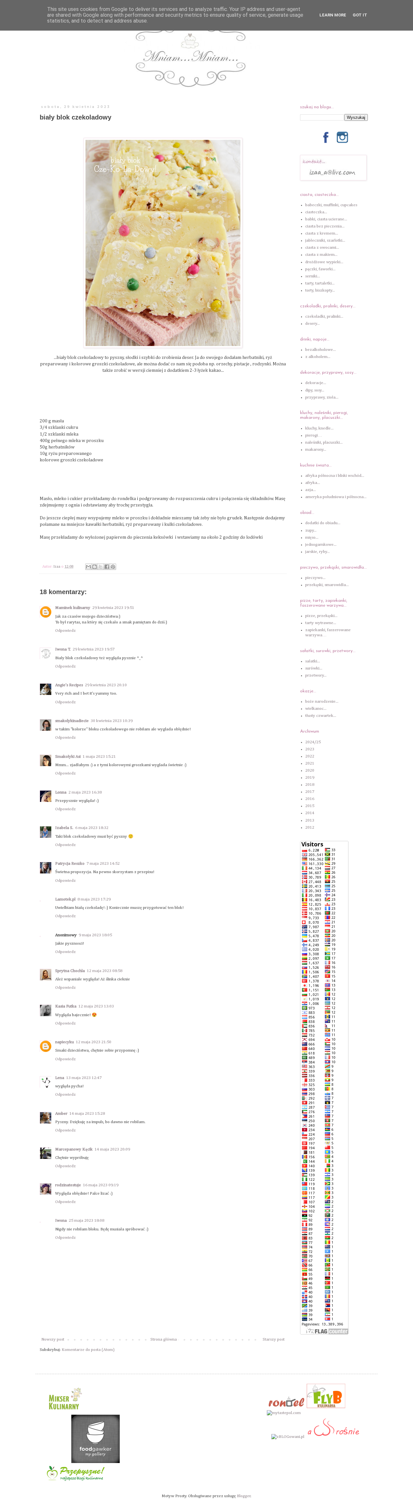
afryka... (312, 483)
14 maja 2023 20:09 (112, 1149)
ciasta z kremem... (321, 233)
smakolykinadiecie (72, 721)
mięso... (311, 537)
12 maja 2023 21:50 (93, 1042)
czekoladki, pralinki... (324, 316)
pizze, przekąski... (321, 616)
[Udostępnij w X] (100, 566)
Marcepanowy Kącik (74, 1149)
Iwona (61, 1220)
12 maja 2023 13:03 (96, 1006)
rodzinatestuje (68, 1185)
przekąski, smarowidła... (327, 585)
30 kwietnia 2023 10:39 (112, 721)
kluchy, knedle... (319, 428)
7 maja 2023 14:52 (103, 864)
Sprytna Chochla (70, 971)
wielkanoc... (316, 709)
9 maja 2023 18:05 (95, 935)
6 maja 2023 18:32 (91, 828)
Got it (360, 15)
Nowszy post (52, 1339)
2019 (309, 777)
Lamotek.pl (65, 899)
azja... (310, 490)
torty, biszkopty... (320, 290)
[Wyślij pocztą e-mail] (88, 566)
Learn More (332, 15)
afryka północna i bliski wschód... (334, 476)
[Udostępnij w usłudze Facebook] (107, 566)
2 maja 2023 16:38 (85, 792)
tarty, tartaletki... (320, 283)
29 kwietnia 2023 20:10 (106, 685)
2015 (309, 806)
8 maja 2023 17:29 (94, 899)
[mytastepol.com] (284, 1413)
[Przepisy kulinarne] (64, 1412)
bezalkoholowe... (320, 350)
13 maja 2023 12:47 (84, 1078)
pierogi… (313, 435)
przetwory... (316, 675)
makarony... (315, 450)
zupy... (311, 530)
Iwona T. (63, 649)
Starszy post (274, 1339)
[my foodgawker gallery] (95, 1462)
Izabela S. (64, 828)
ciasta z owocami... (322, 248)
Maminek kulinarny (72, 608)
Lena (59, 1078)
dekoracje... (315, 383)
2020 (309, 770)
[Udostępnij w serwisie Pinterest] (113, 566)
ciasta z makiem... (321, 255)
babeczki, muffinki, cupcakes (331, 205)
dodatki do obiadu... (322, 523)
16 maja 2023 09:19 (100, 1185)
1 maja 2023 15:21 (99, 757)
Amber (61, 1114)
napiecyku (64, 1042)
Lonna (60, 792)
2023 (309, 749)
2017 (309, 792)
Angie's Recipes (69, 685)
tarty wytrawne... (320, 623)
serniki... (312, 276)
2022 (309, 756)
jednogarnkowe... (321, 545)
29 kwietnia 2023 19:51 (113, 608)
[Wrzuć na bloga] (94, 566)
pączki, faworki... (320, 269)
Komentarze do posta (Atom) (88, 1350)
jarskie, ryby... (317, 552)
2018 (309, 785)
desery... (312, 324)
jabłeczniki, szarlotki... (325, 240)
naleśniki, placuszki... (324, 442)
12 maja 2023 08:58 (104, 971)
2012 (309, 827)
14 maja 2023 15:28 (87, 1114)
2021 (309, 763)
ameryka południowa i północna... (336, 497)
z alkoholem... (317, 357)
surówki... (313, 668)
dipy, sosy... (314, 390)
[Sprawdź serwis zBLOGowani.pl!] (287, 1437)
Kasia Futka (65, 1006)
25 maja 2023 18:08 (86, 1220)
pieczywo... (315, 578)
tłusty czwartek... (320, 716)
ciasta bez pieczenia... (325, 226)
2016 (309, 799)
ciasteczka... (316, 212)
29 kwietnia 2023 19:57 (94, 649)
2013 (309, 820)
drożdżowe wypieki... (324, 262)
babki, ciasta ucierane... (326, 219)
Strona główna (163, 1339)
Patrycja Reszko (70, 864)
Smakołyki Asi (68, 757)
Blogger (244, 1496)
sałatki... (312, 661)
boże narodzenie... (321, 701)
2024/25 (313, 742)
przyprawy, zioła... (321, 397)
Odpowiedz (65, 631)
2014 (309, 813)
